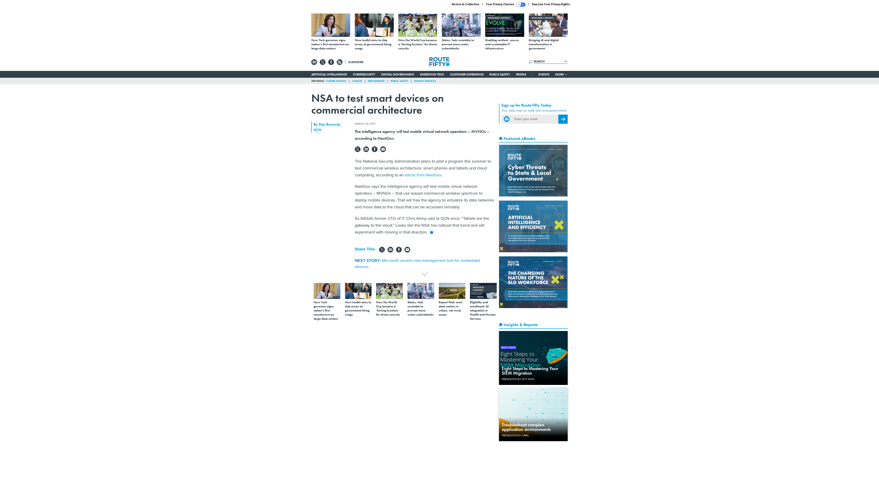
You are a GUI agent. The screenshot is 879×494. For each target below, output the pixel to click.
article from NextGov (423, 175)
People (521, 74)
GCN (317, 129)
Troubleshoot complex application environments (526, 427)
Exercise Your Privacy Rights (551, 4)
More (559, 74)
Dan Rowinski (329, 124)
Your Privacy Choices (500, 4)
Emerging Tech (432, 74)
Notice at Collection (465, 4)
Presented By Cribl (515, 435)
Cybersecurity (364, 74)
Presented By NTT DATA (518, 379)
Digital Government (397, 74)
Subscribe (356, 62)
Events (543, 74)
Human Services (425, 81)
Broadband (376, 81)
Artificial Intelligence (329, 74)
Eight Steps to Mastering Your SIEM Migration (530, 370)
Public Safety (499, 74)
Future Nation (336, 81)
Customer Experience (467, 74)
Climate (357, 81)
